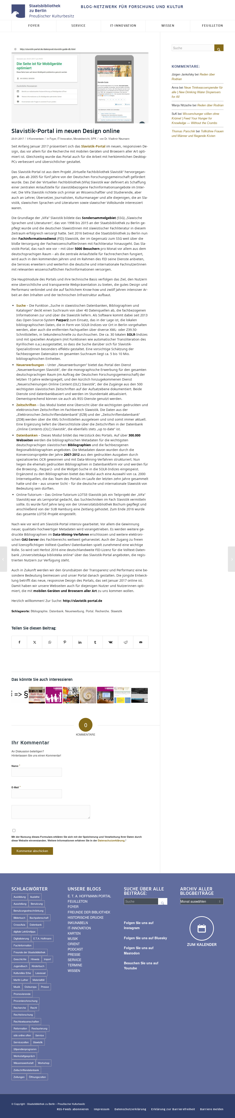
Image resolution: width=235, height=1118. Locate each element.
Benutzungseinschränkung (28, 910)
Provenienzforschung (25, 1000)
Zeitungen (19, 1077)
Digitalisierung (21, 938)
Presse (45, 986)
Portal (89, 611)
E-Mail (16, 787)
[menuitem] (131, 7)
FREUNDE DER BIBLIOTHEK (89, 912)
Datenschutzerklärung (111, 840)
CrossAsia (19, 924)
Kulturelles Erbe (22, 973)
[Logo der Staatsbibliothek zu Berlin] (43, 11)
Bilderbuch (19, 917)
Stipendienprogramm (25, 1049)
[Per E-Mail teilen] (140, 642)
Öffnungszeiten (37, 1077)
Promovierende (22, 994)
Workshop (43, 1063)
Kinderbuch (38, 966)
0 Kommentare (35, 138)
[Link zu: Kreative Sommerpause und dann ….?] (105, 695)
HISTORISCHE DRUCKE (86, 917)
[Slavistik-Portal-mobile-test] (79, 84)
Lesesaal (40, 973)
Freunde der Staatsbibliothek (29, 952)
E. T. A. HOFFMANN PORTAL (89, 896)
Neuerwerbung (74, 611)
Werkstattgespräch (24, 1056)
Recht (33, 1007)
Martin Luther (21, 980)
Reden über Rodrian (210, 105)
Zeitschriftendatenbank (26, 1070)
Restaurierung (39, 1028)
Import (47, 959)
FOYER (73, 906)
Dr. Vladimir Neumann (116, 138)
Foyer (53, 138)
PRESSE (74, 954)
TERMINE (75, 965)
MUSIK (73, 938)
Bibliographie (39, 611)
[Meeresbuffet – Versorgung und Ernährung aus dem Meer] (231, 559)
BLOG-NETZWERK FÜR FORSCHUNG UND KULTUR (132, 7)
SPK (93, 138)
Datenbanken (27, 435)
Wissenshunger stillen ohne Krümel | (195, 118)
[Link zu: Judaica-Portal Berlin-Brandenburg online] (139, 695)
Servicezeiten (21, 1042)
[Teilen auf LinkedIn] (80, 642)
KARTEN (74, 933)
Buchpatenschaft (39, 917)
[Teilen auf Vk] (110, 642)
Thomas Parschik (183, 131)
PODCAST (75, 949)
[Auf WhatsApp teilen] (49, 642)
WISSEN (74, 970)
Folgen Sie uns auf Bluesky (145, 938)
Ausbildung (20, 896)
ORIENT (74, 944)
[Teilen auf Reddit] (125, 642)
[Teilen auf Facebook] (19, 642)
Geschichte (20, 959)
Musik (17, 986)
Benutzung (37, 903)
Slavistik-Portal (93, 146)
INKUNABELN (78, 922)
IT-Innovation (64, 138)
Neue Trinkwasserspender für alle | (197, 92)
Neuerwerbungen (30, 365)
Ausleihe (34, 896)
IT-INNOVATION (79, 928)
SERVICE (74, 959)
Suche (21, 305)
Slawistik (116, 611)
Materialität (39, 980)
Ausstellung (20, 903)
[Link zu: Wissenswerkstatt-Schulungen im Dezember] (54, 695)
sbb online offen (22, 1035)
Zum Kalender (202, 945)
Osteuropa (30, 986)
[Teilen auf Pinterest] (64, 642)
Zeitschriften (26, 405)
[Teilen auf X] (34, 642)
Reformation (20, 1028)
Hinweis (35, 959)
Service (39, 1035)
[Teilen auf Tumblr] (95, 642)
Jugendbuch (20, 966)
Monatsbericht (81, 138)
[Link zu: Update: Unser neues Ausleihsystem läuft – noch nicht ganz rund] (88, 695)
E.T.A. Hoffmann (42, 938)
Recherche (102, 611)
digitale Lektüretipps (25, 931)
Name (15, 765)
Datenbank (56, 611)
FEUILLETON (77, 901)
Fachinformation (22, 945)
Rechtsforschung (23, 1014)
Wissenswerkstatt (24, 1063)
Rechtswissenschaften (26, 1021)
